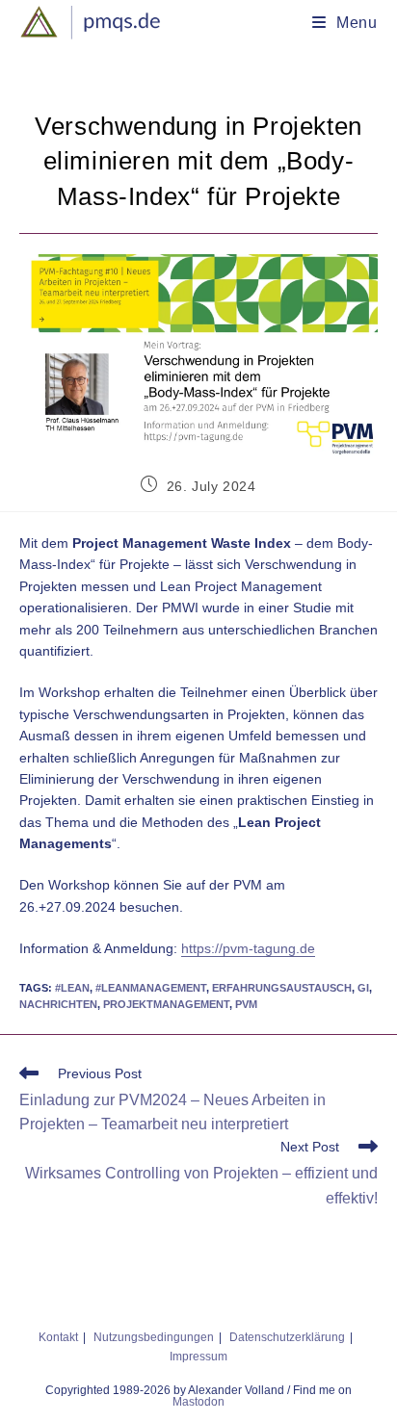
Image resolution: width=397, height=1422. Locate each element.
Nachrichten (58, 1004)
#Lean (72, 988)
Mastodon (198, 1402)
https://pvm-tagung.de (248, 948)
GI (363, 988)
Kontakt (58, 1337)
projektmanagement (166, 1004)
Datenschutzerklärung (287, 1337)
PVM (246, 1004)
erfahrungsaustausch (282, 988)
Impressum (198, 1356)
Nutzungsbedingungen (153, 1337)
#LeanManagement (150, 988)
